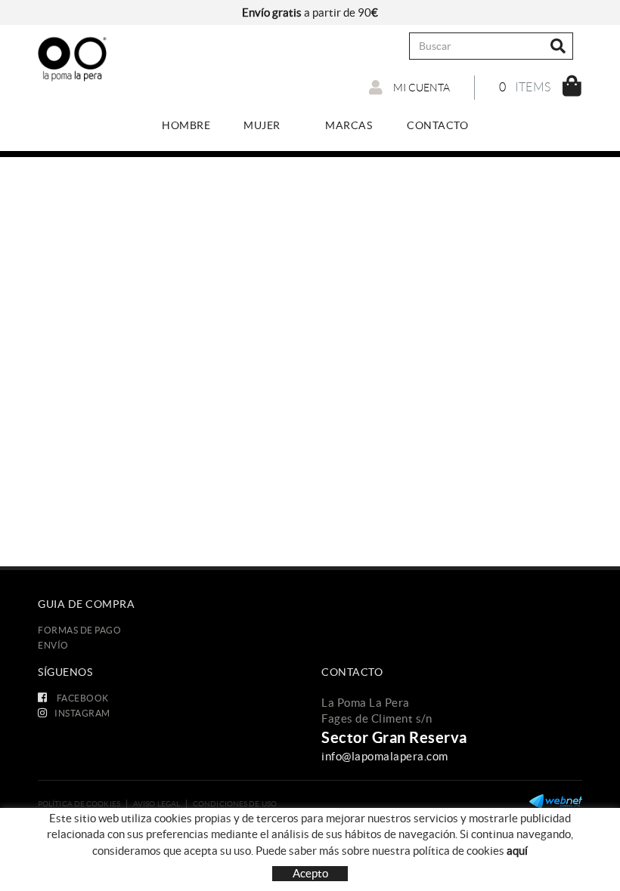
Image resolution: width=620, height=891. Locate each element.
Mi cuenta (420, 88)
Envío (53, 645)
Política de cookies (79, 804)
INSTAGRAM (82, 713)
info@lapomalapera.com (384, 756)
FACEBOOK (81, 698)
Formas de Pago (79, 630)
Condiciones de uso (235, 804)
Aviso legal (156, 804)
